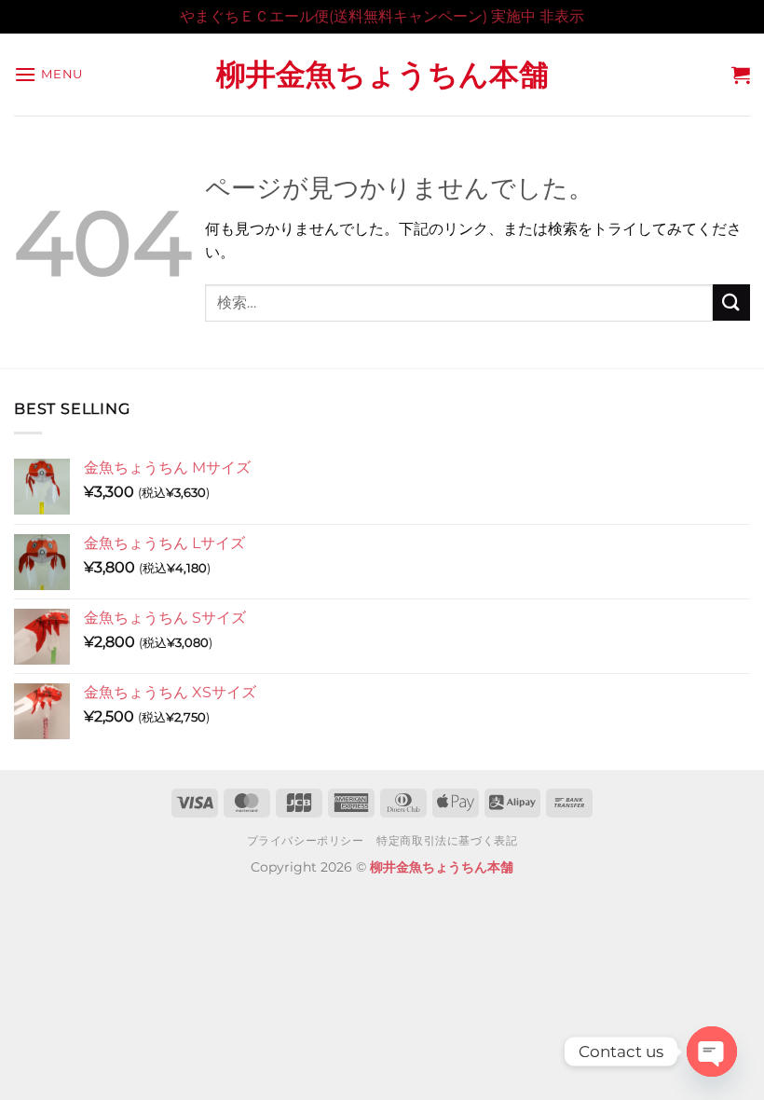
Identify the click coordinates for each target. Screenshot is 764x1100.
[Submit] (731, 302)
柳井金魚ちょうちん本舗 (382, 74)
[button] (48, 74)
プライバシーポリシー (305, 840)
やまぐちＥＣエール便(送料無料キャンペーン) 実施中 (358, 16)
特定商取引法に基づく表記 (446, 840)
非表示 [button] (561, 16)
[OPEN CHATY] (712, 1051)
